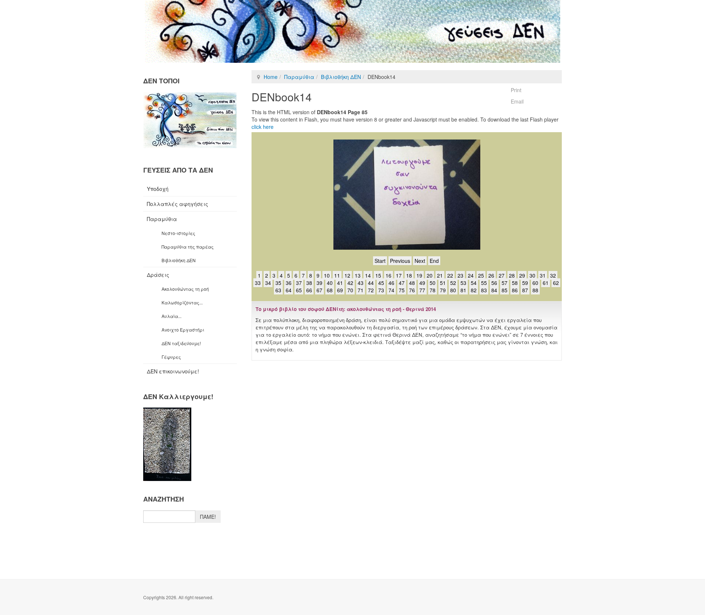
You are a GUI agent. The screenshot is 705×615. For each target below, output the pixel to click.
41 (340, 282)
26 (491, 275)
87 (525, 290)
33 (258, 282)
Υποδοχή (158, 188)
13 (358, 275)
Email (517, 101)
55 (484, 282)
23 (460, 275)
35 (278, 282)
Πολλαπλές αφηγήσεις (177, 203)
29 (522, 275)
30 (532, 275)
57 (504, 282)
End (434, 260)
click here (263, 126)
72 (371, 290)
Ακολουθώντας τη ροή (185, 289)
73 (381, 290)
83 (484, 290)
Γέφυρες (171, 357)
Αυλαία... (171, 316)
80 (453, 290)
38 (309, 282)
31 (543, 275)
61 (546, 282)
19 (419, 275)
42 (350, 282)
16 (388, 275)
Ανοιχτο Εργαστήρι (183, 329)
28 (512, 275)
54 (474, 282)
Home (271, 76)
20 (430, 275)
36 (289, 282)
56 (494, 282)
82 (474, 290)
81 (463, 290)
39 (319, 282)
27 (502, 275)
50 (432, 282)
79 (443, 290)
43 (361, 282)
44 (371, 282)
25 (481, 275)
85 (504, 290)
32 (553, 275)
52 (453, 282)
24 (471, 275)
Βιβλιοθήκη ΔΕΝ (341, 76)
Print (516, 90)
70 (350, 290)
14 (368, 275)
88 (535, 290)
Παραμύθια (299, 76)
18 (409, 275)
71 (361, 290)
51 (443, 282)
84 (494, 290)
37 (299, 282)
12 (347, 275)
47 (402, 282)
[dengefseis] (352, 31)
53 (463, 282)
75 (402, 290)
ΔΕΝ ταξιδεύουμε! (181, 343)
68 (330, 290)
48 (412, 282)
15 (378, 275)
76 (412, 290)
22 (450, 275)
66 (309, 290)
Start (380, 260)
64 (289, 290)
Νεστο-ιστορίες (178, 233)
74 (391, 290)
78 (432, 290)
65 (299, 290)
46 (391, 282)
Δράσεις (158, 274)
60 (535, 282)
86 (515, 290)
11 (337, 275)
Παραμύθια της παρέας (188, 246)
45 (381, 282)
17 (399, 275)
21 (440, 275)
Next (420, 260)
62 (556, 282)
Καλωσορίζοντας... (182, 302)
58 (515, 282)
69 (340, 290)
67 (319, 290)
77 (422, 290)
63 (278, 290)
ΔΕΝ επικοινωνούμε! (173, 371)
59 (525, 282)
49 (422, 282)
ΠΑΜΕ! (208, 516)
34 (268, 282)
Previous (400, 260)
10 (327, 275)
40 (330, 282)
